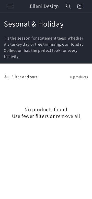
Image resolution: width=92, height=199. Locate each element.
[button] (10, 6)
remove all (68, 116)
